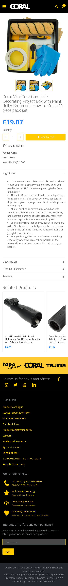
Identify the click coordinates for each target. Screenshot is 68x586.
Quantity (7, 129)
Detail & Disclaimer (14, 269)
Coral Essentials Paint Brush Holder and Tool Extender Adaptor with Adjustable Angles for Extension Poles (22, 340)
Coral (14, 152)
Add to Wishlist (16, 146)
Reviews (7, 276)
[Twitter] (15, 384)
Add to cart (47, 137)
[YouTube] (24, 384)
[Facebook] (58, 379)
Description (9, 261)
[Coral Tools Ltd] (20, 6)
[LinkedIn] (34, 384)
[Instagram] (6, 384)
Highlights (8, 173)
